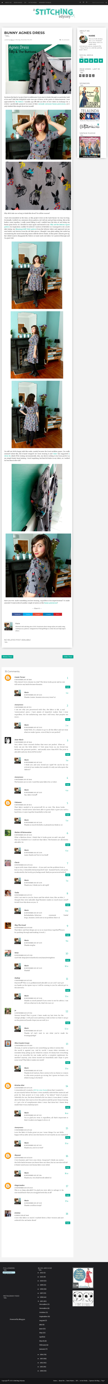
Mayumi (17, 1155)
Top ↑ (103, 1380)
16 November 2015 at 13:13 (33, 1115)
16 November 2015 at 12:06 (33, 998)
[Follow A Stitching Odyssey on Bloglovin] (9, 1273)
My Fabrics (19, 102)
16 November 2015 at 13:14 (33, 1175)
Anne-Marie (18, 740)
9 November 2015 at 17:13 (22, 707)
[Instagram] (86, 61)
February (42, 1345)
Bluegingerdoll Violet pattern (26, 229)
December (43, 1304)
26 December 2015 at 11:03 (33, 1203)
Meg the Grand (20, 925)
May (41, 1333)
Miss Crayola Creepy (21, 1043)
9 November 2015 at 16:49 (23, 679)
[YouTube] (91, 61)
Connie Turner (19, 677)
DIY (25, 2)
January (42, 1349)
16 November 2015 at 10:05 (23, 1157)
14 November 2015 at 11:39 (23, 1088)
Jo (15, 1010)
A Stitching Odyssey (19, 1380)
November (43, 1308)
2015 (42, 1301)
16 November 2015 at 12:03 (33, 762)
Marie (12, 40)
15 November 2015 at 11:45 (23, 1130)
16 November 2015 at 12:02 (33, 727)
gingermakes (19, 1185)
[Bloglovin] (101, 61)
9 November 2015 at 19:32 (23, 805)
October (42, 1312)
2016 (41, 1297)
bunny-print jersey (50, 603)
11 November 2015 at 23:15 (23, 980)
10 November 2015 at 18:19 (23, 927)
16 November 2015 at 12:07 (33, 1030)
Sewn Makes (18, 2)
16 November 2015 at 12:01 (33, 695)
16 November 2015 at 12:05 (33, 913)
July (40, 1325)
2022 (42, 1273)
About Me (8, 2)
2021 (42, 1277)
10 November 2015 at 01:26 (23, 865)
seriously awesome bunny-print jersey (52, 104)
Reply (67, 687)
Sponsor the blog (45, 2)
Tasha (16, 893)
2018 (42, 1289)
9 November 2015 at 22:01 (23, 835)
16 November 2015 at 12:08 (33, 1070)
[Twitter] (81, 61)
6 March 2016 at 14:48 (21, 1215)
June (41, 1329)
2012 (41, 1363)
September (43, 1316)
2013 (41, 1359)
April (41, 1337)
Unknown (17, 802)
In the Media (33, 2)
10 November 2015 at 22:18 (23, 955)
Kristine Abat (19, 1085)
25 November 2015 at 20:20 (23, 1188)
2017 (41, 1293)
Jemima (17, 1213)
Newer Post (7, 657)
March (42, 1341)
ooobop (17, 978)
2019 (41, 1285)
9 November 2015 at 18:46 (23, 742)
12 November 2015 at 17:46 (23, 1013)
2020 (42, 1281)
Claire (55, 454)
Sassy (16, 953)
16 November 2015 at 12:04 (33, 852)
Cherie (16, 862)
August (42, 1320)
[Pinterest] (96, 61)
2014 (41, 1354)
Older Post (68, 657)
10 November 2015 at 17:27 (23, 895)
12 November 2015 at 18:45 (23, 1045)
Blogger (22, 1319)
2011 (41, 1367)
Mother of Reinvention (22, 832)
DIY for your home (40, 1090)
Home (55, 1380)
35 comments (65, 40)
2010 (41, 1371)
